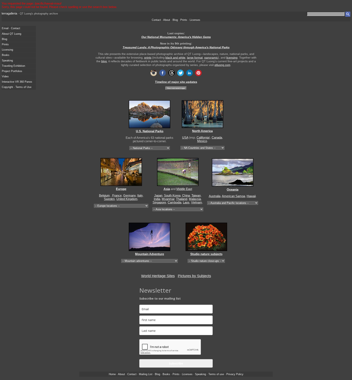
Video (5, 76)
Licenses (195, 19)
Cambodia (174, 202)
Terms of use (216, 374)
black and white (175, 57)
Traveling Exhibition (13, 65)
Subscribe (176, 363)
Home (112, 374)
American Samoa (233, 196)
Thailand (181, 199)
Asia (167, 189)
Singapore (159, 202)
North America (202, 131)
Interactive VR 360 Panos (17, 81)
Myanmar (168, 199)
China (186, 195)
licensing (232, 57)
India (157, 199)
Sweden (109, 199)
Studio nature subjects (206, 254)
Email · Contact (11, 28)
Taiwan (196, 195)
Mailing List (145, 374)
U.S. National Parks (149, 131)
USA (185, 137)
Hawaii (251, 196)
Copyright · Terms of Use (16, 87)
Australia (214, 196)
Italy (140, 195)
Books (5, 55)
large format (195, 57)
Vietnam (196, 202)
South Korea (172, 195)
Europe (121, 189)
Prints (183, 19)
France (117, 195)
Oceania (232, 189)
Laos (186, 202)
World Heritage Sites (158, 276)
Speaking (7, 60)
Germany (129, 195)
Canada (217, 137)
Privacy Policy (234, 374)
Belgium (104, 195)
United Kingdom (127, 199)
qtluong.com (222, 65)
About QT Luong (11, 33)
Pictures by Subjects (194, 276)
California (203, 137)
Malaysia (195, 199)
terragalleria (9, 13)
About (166, 19)
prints (147, 57)
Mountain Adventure (149, 254)
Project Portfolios (12, 71)
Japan (158, 195)
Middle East (184, 189)
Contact (156, 19)
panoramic (211, 57)
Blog (175, 19)
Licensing (7, 49)
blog (104, 61)
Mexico (202, 141)
